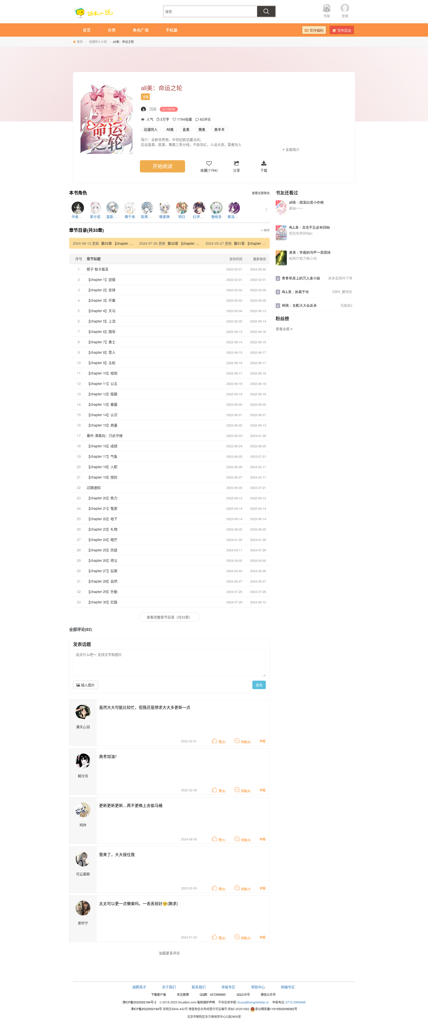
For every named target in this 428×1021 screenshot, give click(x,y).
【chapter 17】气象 (102, 456)
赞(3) (222, 791)
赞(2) (222, 742)
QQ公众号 (243, 994)
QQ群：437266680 (213, 994)
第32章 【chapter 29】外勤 (188, 243)
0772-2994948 (296, 1002)
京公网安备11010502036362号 (276, 1009)
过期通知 (94, 487)
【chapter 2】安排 (101, 289)
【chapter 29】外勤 (102, 591)
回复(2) (246, 938)
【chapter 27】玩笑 (102, 570)
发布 (259, 684)
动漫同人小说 (98, 41)
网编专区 (288, 986)
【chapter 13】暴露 (102, 404)
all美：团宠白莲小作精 (306, 202)
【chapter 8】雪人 (101, 352)
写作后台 (344, 30)
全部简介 (292, 149)
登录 (345, 15)
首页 (80, 41)
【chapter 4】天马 (101, 310)
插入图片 (87, 684)
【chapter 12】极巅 (102, 393)
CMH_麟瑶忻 (342, 291)
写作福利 (316, 30)
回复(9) (246, 742)
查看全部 (283, 328)
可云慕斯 (83, 873)
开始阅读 (162, 166)
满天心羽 (83, 726)
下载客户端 (158, 994)
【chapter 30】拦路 (102, 601)
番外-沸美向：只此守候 (105, 435)
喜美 (186, 129)
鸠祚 (83, 824)
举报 (263, 741)
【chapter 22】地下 (102, 518)
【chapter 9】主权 (101, 362)
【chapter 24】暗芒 (102, 539)
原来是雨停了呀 (340, 277)
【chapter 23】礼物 (102, 529)
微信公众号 (268, 994)
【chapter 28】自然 (102, 581)
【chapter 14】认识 (102, 414)
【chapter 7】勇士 (101, 341)
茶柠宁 (83, 922)
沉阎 (152, 108)
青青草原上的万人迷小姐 (301, 277)
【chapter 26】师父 (102, 560)
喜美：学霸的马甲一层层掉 (310, 252)
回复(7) (246, 889)
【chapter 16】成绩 (102, 445)
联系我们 (199, 986)
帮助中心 (258, 986)
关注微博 (183, 994)
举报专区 (228, 986)
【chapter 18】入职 (102, 466)
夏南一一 (296, 208)
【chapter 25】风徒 (102, 549)
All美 (170, 129)
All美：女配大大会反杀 (299, 305)
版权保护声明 (206, 1002)
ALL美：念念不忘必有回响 (309, 227)
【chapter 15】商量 (102, 425)
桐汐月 (83, 775)
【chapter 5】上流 (101, 321)
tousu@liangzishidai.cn (253, 1002)
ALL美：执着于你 (295, 291)
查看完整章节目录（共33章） (169, 617)
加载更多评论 (169, 952)
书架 (326, 15)
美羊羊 (219, 129)
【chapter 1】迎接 (101, 279)
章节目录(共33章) (86, 230)
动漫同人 (151, 129)
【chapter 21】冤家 (102, 508)
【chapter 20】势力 (102, 497)
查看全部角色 (261, 193)
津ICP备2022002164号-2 (139, 1002)
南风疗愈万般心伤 (303, 258)
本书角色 (78, 192)
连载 (146, 97)
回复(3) (246, 840)
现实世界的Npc (301, 233)
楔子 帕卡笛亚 (97, 269)
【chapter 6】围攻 (101, 331)
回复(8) (246, 791)
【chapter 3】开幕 (101, 300)
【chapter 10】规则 (102, 373)
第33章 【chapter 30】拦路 (122, 243)
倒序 (266, 230)
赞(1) (222, 840)
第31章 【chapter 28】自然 (255, 243)
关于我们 (169, 986)
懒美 (201, 129)
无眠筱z (346, 305)
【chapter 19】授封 (102, 477)
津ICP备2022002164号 (146, 1009)
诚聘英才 (139, 986)
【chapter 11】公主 (102, 383)
